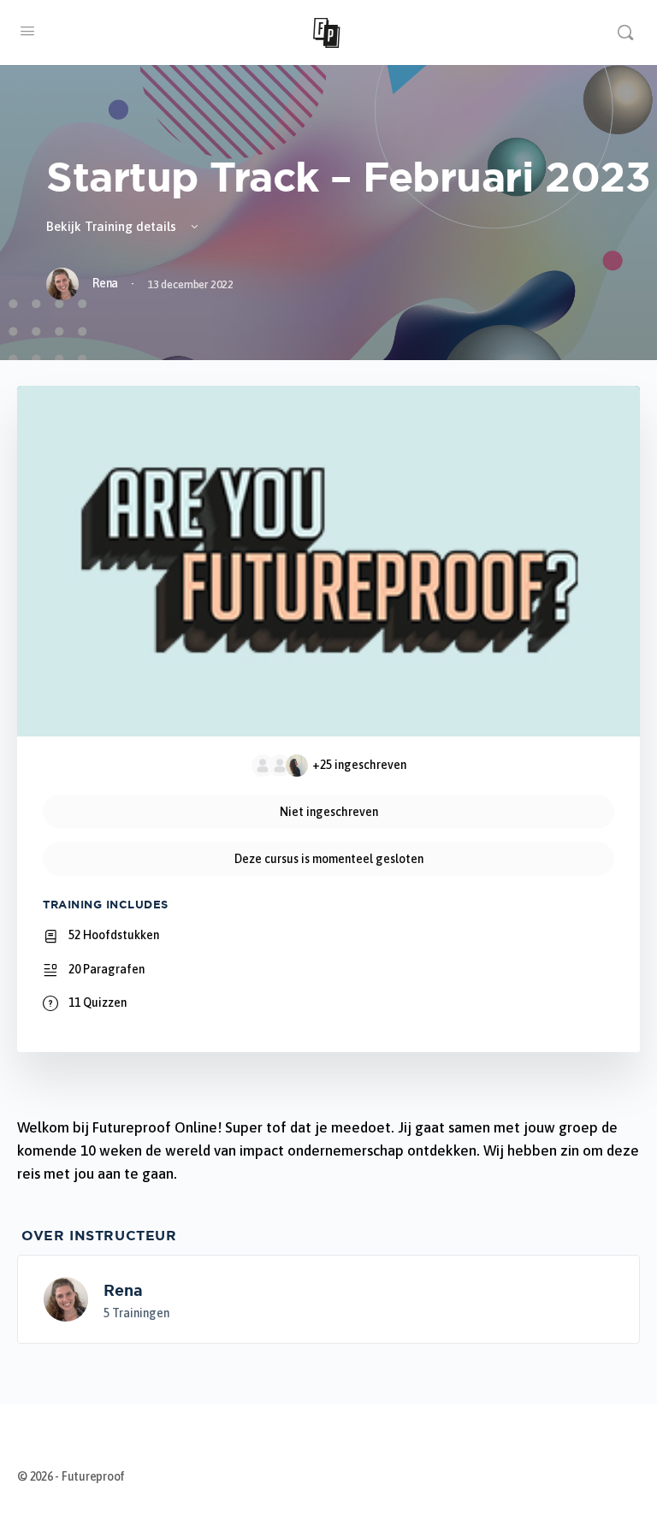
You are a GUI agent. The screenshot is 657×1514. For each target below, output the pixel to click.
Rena (123, 1289)
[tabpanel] (328, 1151)
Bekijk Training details (113, 226)
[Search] (625, 32)
